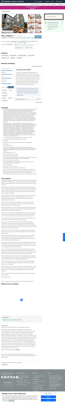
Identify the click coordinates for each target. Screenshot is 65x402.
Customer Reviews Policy (39, 385)
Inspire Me (36, 390)
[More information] (62, 22)
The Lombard (7, 36)
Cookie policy (36, 379)
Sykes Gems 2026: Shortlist (54, 375)
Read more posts (52, 388)
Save (36, 37)
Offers (48, 4)
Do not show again (22, 42)
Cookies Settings (48, 393)
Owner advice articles (38, 388)
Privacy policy (36, 377)
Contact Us (47, 1)
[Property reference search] (16, 4)
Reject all (48, 396)
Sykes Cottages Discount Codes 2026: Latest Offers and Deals (55, 378)
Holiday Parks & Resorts (35, 4)
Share (40, 37)
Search (11, 87)
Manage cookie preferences (39, 381)
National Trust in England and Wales (13, 319)
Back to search (6, 11)
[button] (4, 23)
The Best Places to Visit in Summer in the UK (54, 381)
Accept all (48, 400)
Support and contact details (39, 375)
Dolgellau (17, 349)
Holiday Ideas (53, 4)
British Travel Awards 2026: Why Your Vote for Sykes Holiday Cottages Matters (55, 385)
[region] (32, 396)
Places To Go (43, 4)
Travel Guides (60, 4)
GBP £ (52, 1)
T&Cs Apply (32, 8)
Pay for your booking (38, 387)
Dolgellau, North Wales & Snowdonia (17, 37)
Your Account (59, 1)
